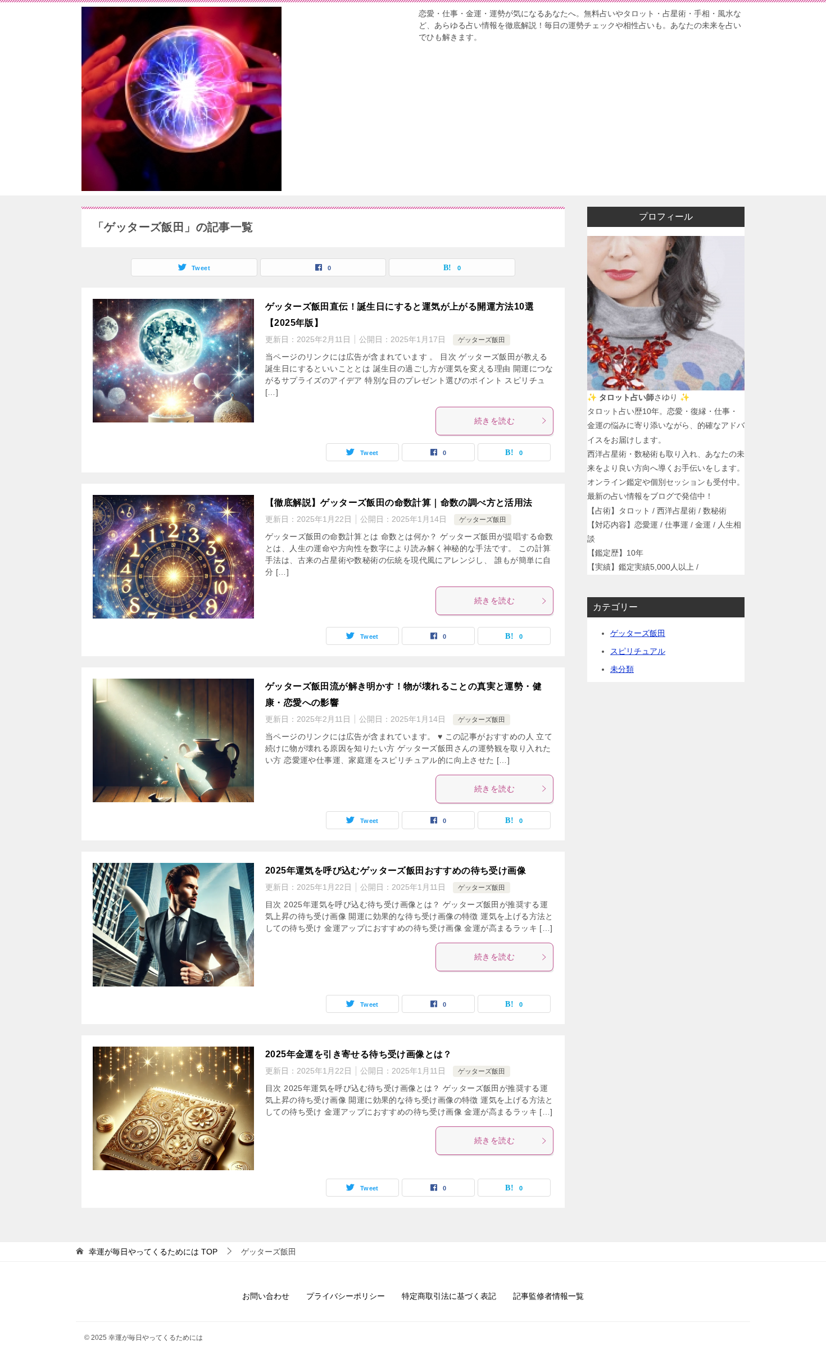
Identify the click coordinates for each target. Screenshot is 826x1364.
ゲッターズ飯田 (481, 340)
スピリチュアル (637, 651)
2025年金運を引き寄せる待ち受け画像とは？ (358, 1054)
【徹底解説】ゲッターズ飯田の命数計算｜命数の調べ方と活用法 (399, 502)
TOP (153, 1251)
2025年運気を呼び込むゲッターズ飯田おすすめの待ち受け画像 (395, 870)
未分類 (622, 669)
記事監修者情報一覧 (548, 1296)
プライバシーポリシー (345, 1296)
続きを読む (494, 420)
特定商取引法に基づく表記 (449, 1296)
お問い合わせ (265, 1296)
